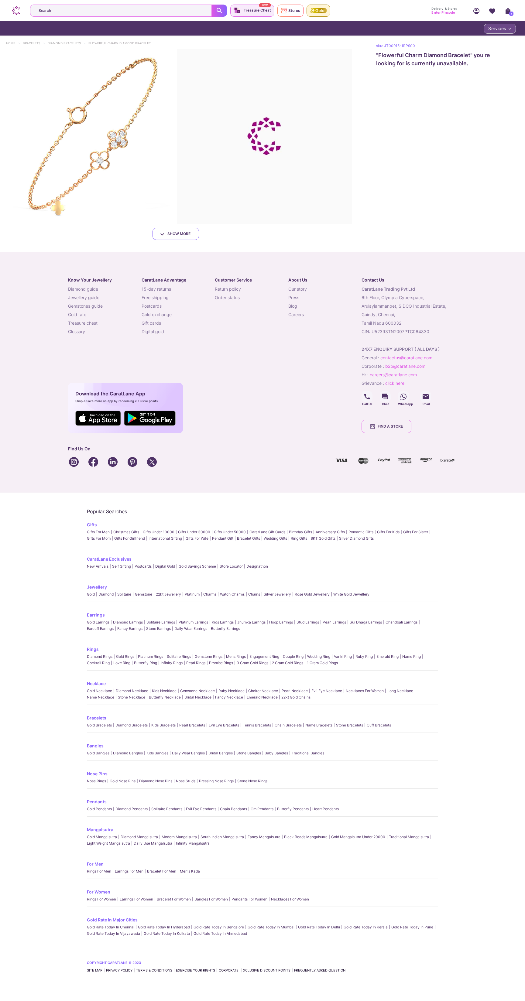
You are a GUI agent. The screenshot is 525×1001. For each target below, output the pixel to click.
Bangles (95, 745)
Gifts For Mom (99, 538)
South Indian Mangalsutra (222, 837)
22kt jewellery (168, 594)
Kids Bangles (157, 753)
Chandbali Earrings (401, 622)
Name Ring (411, 656)
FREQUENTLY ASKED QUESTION (319, 970)
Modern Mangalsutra (179, 837)
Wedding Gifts (275, 538)
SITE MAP (94, 970)
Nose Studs (185, 781)
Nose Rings (96, 781)
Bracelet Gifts (248, 538)
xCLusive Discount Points (266, 970)
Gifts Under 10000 (158, 532)
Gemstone (143, 594)
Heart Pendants (325, 809)
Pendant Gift (222, 538)
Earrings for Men (129, 871)
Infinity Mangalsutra (193, 843)
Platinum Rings (150, 656)
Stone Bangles (248, 753)
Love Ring (121, 663)
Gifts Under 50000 (230, 532)
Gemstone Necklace (197, 690)
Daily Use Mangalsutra (153, 843)
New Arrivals (97, 566)
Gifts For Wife (197, 538)
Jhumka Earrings (251, 622)
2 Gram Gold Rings (287, 663)
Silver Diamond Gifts (356, 538)
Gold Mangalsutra (102, 837)
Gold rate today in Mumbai (271, 927)
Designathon (257, 566)
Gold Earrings (98, 622)
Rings (93, 649)
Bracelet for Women (174, 899)
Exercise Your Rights (195, 970)
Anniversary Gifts (330, 532)
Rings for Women (101, 899)
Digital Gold (165, 566)
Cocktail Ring (98, 663)
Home (13, 43)
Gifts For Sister (415, 532)
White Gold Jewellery (351, 594)
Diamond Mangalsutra (139, 837)
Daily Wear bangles (188, 753)
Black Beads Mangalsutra (306, 837)
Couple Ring (293, 656)
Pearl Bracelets (192, 725)
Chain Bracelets (288, 725)
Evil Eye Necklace (326, 690)
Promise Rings (221, 663)
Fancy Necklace (229, 697)
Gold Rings (125, 656)
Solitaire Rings (179, 656)
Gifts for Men (98, 532)
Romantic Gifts (360, 532)
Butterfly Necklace (165, 697)
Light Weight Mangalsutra (108, 843)
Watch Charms (232, 594)
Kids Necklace (164, 690)
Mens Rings (236, 656)
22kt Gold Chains (296, 697)
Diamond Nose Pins (155, 781)
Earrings (96, 614)
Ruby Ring (364, 656)
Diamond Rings (99, 656)
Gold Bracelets (99, 725)
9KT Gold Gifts (323, 538)
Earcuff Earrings (100, 628)
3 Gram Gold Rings (252, 663)
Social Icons (367, 396)
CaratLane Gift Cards (267, 532)
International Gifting (165, 538)
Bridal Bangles (220, 753)
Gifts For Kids (388, 532)
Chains (254, 594)
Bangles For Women (211, 899)
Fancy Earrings (129, 628)
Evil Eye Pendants (201, 809)
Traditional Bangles (308, 753)
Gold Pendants (99, 809)
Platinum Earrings (193, 622)
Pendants (97, 801)
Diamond (106, 594)
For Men (95, 863)
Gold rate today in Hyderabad (164, 927)
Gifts (92, 524)
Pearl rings (195, 663)
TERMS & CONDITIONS (154, 970)
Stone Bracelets (349, 725)
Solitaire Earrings (160, 622)
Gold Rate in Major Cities (112, 919)
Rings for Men (99, 871)
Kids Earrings (223, 622)
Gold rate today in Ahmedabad (220, 933)
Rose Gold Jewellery (312, 594)
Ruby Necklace (231, 690)
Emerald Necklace (262, 697)
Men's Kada (190, 871)
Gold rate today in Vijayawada (113, 933)
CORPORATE (229, 970)
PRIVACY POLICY (119, 970)
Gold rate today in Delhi (319, 927)
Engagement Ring (264, 656)
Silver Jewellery (277, 594)
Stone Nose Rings (252, 781)
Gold (91, 594)
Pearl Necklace (295, 690)
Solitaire (124, 594)
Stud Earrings (308, 622)
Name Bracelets (318, 725)
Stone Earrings (158, 628)
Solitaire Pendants (166, 809)
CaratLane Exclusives (109, 559)
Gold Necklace (99, 690)
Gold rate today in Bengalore (219, 927)
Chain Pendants (233, 809)
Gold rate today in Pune (412, 927)
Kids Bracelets (163, 725)
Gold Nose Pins (123, 781)
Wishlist (492, 10)
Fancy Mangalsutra (264, 837)
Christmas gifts (126, 532)
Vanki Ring (343, 656)
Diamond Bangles (128, 753)
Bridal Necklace (197, 697)
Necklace (96, 683)
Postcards (143, 566)
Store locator (231, 566)
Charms (209, 594)
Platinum (192, 594)
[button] (87, 136)
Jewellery (97, 586)
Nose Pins (97, 773)
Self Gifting (121, 566)
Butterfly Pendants (293, 809)
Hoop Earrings (281, 622)
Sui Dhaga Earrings (366, 622)
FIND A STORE (390, 426)
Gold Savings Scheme (197, 566)
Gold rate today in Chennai (110, 927)
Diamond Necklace (132, 690)
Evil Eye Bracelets (224, 725)
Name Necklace (100, 697)
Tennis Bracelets (257, 725)
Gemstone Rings (208, 656)
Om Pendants (262, 809)
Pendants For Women (249, 899)
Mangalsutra (100, 829)
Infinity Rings (172, 663)
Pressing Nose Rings (216, 781)
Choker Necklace (263, 690)
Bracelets (34, 43)
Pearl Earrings (334, 622)
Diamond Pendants (131, 809)
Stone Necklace (131, 697)
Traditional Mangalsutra (409, 837)
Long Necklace (400, 690)
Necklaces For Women (365, 690)
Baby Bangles (276, 753)
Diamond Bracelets (67, 43)
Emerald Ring (387, 656)
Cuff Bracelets (379, 725)
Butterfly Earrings (225, 628)
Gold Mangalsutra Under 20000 (358, 837)
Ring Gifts (299, 538)
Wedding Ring (318, 656)
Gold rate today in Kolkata (167, 933)
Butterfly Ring (145, 663)
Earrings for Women (136, 899)
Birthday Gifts (300, 532)
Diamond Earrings (128, 622)
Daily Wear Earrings (190, 628)
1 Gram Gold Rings (322, 663)
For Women (98, 891)
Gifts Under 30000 (194, 532)
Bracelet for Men (161, 871)
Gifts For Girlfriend (129, 538)
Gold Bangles (98, 753)
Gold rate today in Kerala (366, 927)
